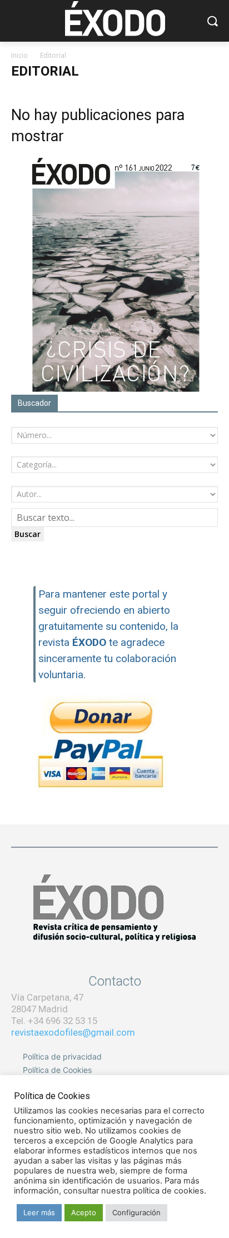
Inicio (19, 55)
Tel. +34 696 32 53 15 (54, 1020)
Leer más (39, 1212)
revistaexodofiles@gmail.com (73, 1032)
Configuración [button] (136, 1212)
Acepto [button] (83, 1212)
